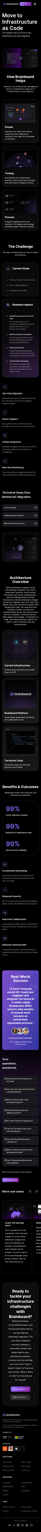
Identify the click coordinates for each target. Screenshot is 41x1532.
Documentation (27, 1482)
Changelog (25, 1491)
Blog (23, 1486)
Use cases (6, 1482)
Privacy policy (26, 1507)
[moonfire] (10, 1448)
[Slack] (22, 1525)
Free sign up (7, 1462)
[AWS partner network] (7, 1437)
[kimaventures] (16, 1448)
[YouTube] (27, 1525)
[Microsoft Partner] (19, 1437)
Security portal (8, 1466)
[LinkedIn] (18, 1525)
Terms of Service (9, 1507)
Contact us (25, 1470)
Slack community (9, 1470)
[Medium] (9, 1525)
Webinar (6, 1491)
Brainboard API (8, 1486)
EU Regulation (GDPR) (29, 1511)
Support (6, 1495)
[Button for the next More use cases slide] (36, 1191)
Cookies (6, 1511)
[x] (14, 1525)
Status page (26, 1466)
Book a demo (26, 1462)
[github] (31, 1525)
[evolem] (22, 1448)
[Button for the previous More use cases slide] (30, 1191)
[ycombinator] (5, 1448)
